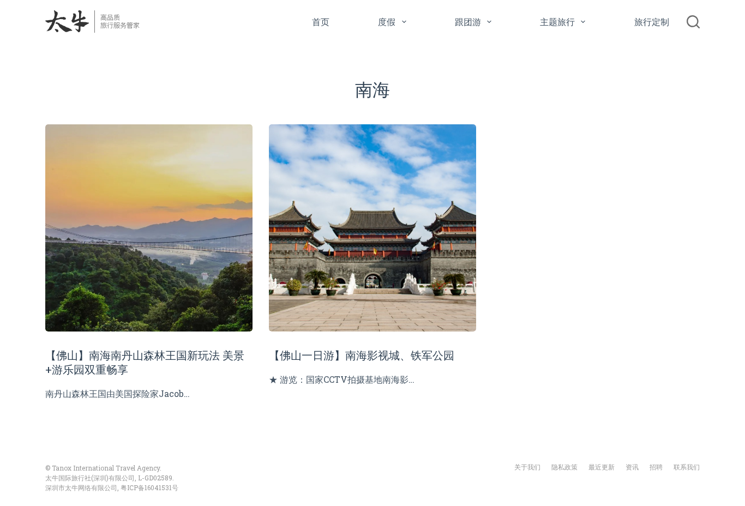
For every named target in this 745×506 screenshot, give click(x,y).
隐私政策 (564, 467)
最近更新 (601, 467)
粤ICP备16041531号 (149, 487)
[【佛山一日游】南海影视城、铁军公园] (372, 228)
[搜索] (693, 21)
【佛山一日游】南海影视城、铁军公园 (361, 355)
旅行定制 (651, 21)
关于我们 (527, 467)
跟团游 (468, 21)
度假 (386, 21)
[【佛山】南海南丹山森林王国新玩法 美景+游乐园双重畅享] (149, 228)
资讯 (632, 467)
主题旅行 (557, 21)
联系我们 (687, 467)
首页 (320, 21)
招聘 (656, 467)
